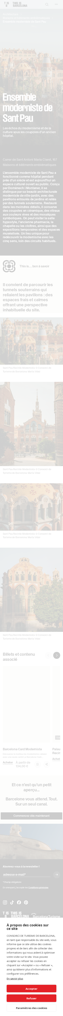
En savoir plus (15, 978)
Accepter (31, 988)
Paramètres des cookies (31, 1008)
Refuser (31, 998)
